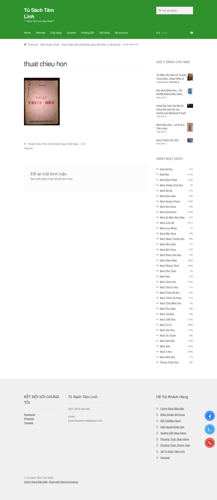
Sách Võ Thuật (168, 335)
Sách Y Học (166, 351)
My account (121, 32)
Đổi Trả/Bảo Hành (170, 421)
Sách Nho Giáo (168, 244)
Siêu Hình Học (167, 356)
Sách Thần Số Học (170, 292)
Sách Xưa (165, 346)
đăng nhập (47, 179)
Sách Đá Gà (166, 190)
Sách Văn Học (167, 329)
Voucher (71, 32)
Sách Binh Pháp (168, 179)
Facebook (29, 414)
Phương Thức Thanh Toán (175, 445)
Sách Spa (165, 276)
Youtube (28, 423)
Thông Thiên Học (169, 362)
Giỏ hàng (104, 32)
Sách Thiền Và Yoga (170, 297)
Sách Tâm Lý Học (169, 287)
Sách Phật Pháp (168, 260)
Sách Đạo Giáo (168, 195)
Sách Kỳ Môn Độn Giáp (172, 217)
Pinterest (29, 419)
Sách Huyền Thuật (49, 44)
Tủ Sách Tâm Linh (39, 13)
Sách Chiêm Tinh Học (171, 185)
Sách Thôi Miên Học (171, 303)
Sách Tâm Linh (168, 281)
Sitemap (40, 32)
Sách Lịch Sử (167, 222)
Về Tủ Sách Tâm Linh (172, 451)
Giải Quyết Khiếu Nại (172, 427)
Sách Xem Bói (167, 340)
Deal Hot (164, 174)
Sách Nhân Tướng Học (172, 238)
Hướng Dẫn (87, 32)
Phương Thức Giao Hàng (174, 439)
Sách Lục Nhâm (168, 228)
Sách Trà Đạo (167, 313)
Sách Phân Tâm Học (170, 254)
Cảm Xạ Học (166, 169)
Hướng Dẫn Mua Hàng (173, 433)
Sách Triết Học (168, 319)
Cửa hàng (56, 32)
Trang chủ (33, 44)
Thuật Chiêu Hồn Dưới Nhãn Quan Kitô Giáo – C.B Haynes (91, 44)
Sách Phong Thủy (169, 265)
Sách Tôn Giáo (168, 308)
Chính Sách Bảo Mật (172, 408)
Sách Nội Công (168, 249)
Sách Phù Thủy (168, 270)
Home (27, 32)
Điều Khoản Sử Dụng (172, 414)
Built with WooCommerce (63, 482)
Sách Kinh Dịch (168, 211)
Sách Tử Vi (166, 324)
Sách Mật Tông (168, 233)
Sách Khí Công (168, 206)
